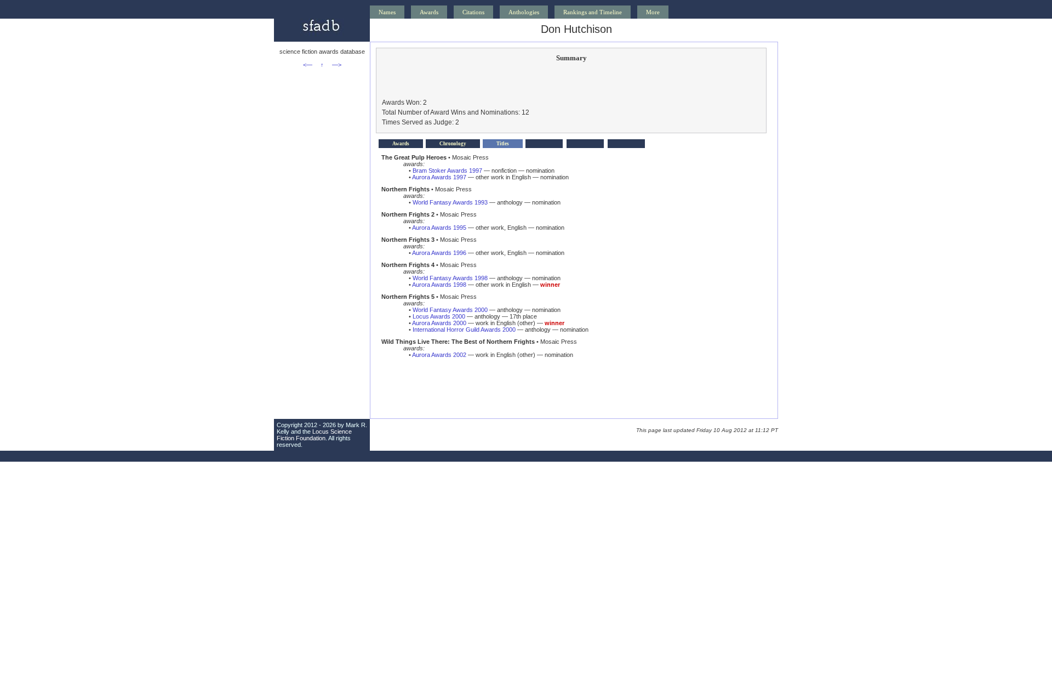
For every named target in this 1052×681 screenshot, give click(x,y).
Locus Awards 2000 (439, 316)
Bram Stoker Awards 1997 (447, 170)
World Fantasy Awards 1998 (450, 278)
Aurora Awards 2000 (439, 323)
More (653, 12)
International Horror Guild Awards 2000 (464, 329)
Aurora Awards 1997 (439, 177)
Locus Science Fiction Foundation (314, 434)
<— (307, 64)
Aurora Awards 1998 (439, 284)
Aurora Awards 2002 (439, 354)
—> (336, 64)
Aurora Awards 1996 (439, 252)
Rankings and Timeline (592, 12)
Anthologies (523, 12)
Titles (502, 143)
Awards (429, 12)
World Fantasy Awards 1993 (450, 202)
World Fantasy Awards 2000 (450, 310)
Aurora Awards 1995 (439, 227)
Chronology (452, 143)
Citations (473, 12)
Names (387, 12)
